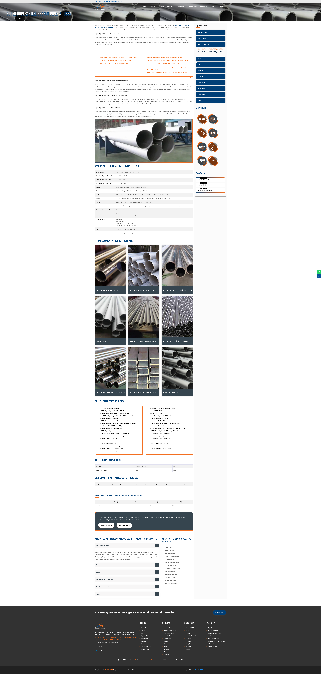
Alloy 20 (188, 644)
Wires (143, 630)
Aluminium (189, 646)
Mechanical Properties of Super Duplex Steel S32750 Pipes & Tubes (167, 60)
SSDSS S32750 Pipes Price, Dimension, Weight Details (163, 64)
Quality (161, 6)
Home (144, 6)
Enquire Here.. (219, 612)
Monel (200, 65)
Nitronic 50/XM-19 (191, 636)
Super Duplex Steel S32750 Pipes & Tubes (211, 49)
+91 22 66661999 (203, 179)
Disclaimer (135, 670)
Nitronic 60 (189, 638)
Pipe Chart (211, 628)
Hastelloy (201, 71)
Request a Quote (106, 525)
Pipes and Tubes (201, 25)
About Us (153, 6)
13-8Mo (188, 630)
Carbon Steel (202, 82)
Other (199, 100)
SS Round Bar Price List (214, 638)
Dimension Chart (212, 646)
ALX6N (188, 633)
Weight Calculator (213, 630)
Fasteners (144, 644)
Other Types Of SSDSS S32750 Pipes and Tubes (114, 64)
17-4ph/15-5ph (190, 628)
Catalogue (221, 6)
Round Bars (144, 628)
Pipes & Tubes (18, 19)
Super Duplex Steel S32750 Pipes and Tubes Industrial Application (167, 72)
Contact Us (203, 6)
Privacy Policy (127, 670)
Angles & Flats (145, 649)
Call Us (203, 178)
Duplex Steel (202, 38)
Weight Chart (212, 644)
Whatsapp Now (123, 525)
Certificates (180, 6)
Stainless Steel (202, 32)
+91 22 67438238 (203, 185)
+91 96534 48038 (100, 1)
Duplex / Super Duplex (170, 630)
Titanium (200, 76)
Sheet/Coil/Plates (146, 646)
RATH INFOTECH (199, 670)
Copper (188, 649)
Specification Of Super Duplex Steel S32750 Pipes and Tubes (118, 57)
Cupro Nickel (201, 94)
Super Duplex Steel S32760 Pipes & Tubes (211, 52)
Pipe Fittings (144, 638)
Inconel (200, 59)
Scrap (143, 633)
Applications (211, 636)
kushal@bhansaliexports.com (114, 1)
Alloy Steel (201, 88)
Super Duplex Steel (203, 44)
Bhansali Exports (109, 669)
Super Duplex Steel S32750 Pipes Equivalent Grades (115, 67)
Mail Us (203, 188)
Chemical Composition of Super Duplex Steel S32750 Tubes (165, 57)
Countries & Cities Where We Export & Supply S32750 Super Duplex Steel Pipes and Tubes (167, 68)
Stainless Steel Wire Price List (216, 641)
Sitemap (183, 660)
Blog (212, 6)
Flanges (143, 641)
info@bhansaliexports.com (205, 190)
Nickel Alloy (167, 646)
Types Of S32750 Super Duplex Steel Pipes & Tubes (116, 60)
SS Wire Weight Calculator (215, 633)
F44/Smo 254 (189, 641)
